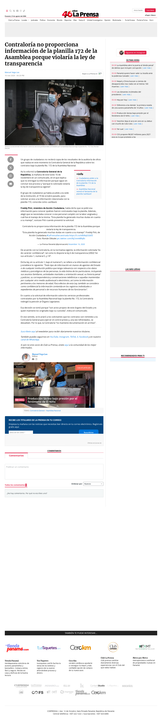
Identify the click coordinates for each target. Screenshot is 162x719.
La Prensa (37, 686)
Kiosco (153, 15)
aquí (66, 344)
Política (42, 20)
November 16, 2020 (76, 244)
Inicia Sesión (138, 10)
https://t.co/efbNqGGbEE (81, 235)
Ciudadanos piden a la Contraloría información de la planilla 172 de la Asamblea (87, 182)
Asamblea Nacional (53, 411)
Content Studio (97, 686)
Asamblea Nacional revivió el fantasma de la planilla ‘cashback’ (86, 191)
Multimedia (117, 20)
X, (77, 336)
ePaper (147, 15)
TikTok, (73, 336)
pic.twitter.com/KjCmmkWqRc (71, 238)
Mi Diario (52, 686)
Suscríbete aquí (28, 331)
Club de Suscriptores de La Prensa (21, 692)
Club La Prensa (13, 20)
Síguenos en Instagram (135, 52)
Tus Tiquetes (112, 686)
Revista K (82, 686)
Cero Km (98, 693)
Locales (24, 20)
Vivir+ (151, 20)
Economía (51, 20)
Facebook (83, 336)
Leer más (147, 68)
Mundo (59, 20)
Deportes (67, 20)
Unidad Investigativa (94, 20)
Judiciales (34, 20)
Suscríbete (150, 10)
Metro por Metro (52, 693)
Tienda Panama (83, 692)
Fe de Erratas (130, 20)
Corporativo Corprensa (22, 686)
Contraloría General (37, 411)
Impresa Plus (67, 692)
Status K (82, 20)
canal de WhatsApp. (30, 339)
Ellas (75, 20)
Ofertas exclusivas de (94, 443)
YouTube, (54, 336)
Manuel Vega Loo (12, 72)
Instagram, (64, 336)
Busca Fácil (128, 686)
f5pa (37, 693)
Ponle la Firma (142, 20)
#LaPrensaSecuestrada (58, 235)
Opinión (107, 20)
